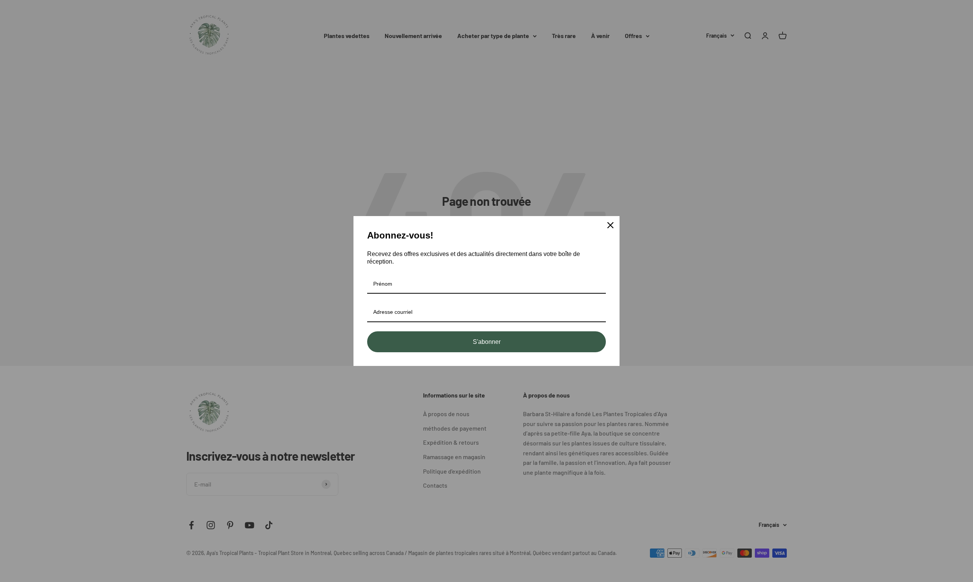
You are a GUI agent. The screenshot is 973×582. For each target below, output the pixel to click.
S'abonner (487, 342)
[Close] (610, 225)
